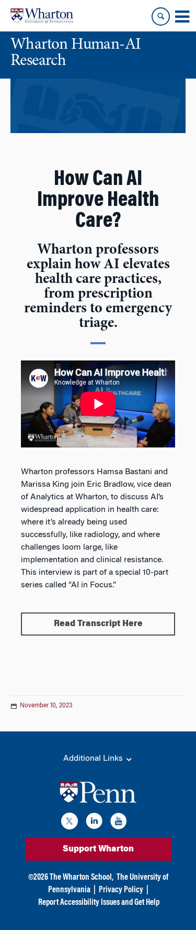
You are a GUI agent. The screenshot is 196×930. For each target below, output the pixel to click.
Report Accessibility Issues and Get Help (98, 903)
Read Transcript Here (98, 624)
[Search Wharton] (161, 16)
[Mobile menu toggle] (181, 16)
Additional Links (94, 758)
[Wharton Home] (41, 16)
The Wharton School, (81, 877)
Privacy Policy (121, 890)
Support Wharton (98, 849)
